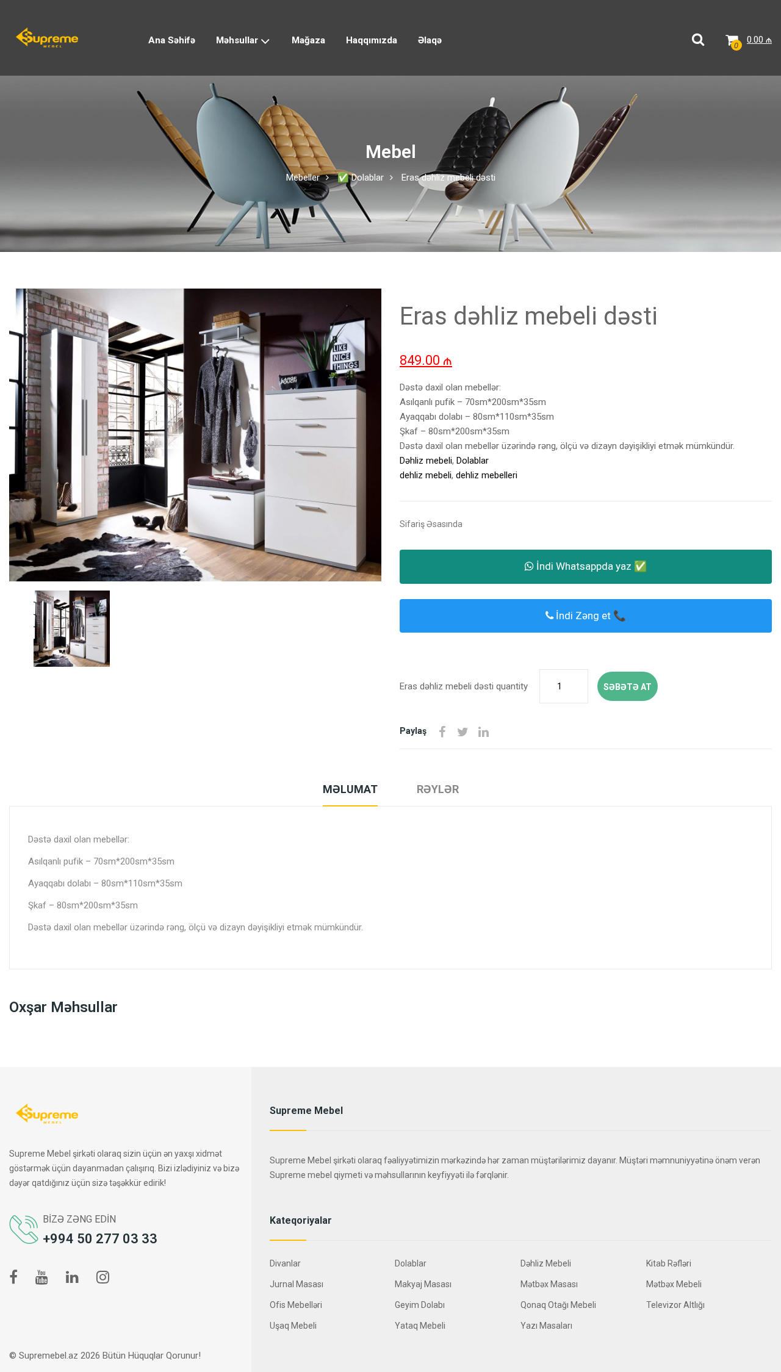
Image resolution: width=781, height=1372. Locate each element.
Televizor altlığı (675, 1305)
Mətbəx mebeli (674, 1284)
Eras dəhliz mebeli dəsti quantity (464, 686)
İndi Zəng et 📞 (589, 615)
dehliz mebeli (426, 475)
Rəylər (438, 789)
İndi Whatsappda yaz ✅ (590, 566)
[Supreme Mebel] (47, 37)
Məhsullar (238, 40)
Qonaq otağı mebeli (558, 1305)
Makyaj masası (423, 1284)
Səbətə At (627, 687)
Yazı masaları (546, 1326)
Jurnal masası (296, 1284)
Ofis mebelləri (296, 1305)
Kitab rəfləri (668, 1263)
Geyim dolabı (420, 1305)
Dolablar (472, 460)
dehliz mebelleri (486, 475)
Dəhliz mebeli (426, 460)
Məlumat (350, 789)
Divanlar (285, 1263)
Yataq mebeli (420, 1326)
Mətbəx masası (549, 1284)
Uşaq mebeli (293, 1326)
